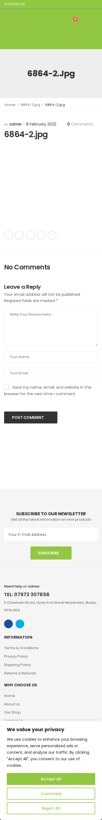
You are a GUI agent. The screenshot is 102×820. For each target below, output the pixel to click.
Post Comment (28, 417)
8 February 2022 (41, 124)
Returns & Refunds (20, 673)
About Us (12, 704)
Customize (51, 793)
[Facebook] (8, 235)
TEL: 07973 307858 (27, 594)
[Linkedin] (52, 235)
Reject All (51, 808)
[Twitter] (19, 235)
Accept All (51, 779)
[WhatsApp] (41, 235)
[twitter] (20, 624)
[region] (51, 770)
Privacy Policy (16, 656)
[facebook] (8, 624)
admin (15, 124)
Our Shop (12, 712)
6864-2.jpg (30, 104)
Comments (80, 124)
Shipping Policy (17, 664)
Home (10, 104)
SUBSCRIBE (48, 553)
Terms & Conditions (21, 648)
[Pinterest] (30, 235)
